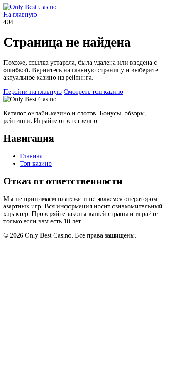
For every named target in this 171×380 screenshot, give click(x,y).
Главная (31, 155)
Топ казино (36, 163)
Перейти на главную (32, 91)
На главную (20, 14)
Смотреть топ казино (93, 91)
